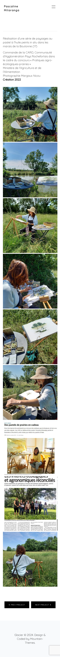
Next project (42, 605)
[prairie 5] (30, 336)
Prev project (18, 605)
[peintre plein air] (30, 392)
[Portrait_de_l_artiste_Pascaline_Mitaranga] (30, 225)
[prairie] (30, 170)
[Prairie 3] (30, 281)
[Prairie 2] (30, 559)
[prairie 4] (30, 114)
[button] (50, 6)
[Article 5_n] (30, 448)
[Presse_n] (30, 503)
